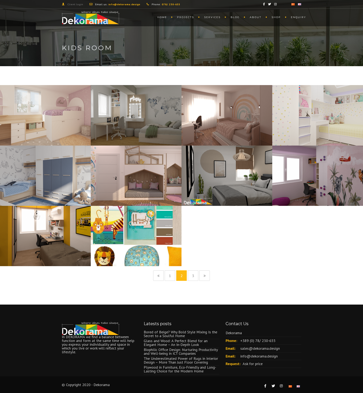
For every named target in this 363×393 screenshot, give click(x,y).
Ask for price (253, 363)
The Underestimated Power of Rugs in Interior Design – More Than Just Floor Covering (181, 360)
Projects (185, 17)
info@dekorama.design (259, 356)
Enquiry (298, 17)
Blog (235, 17)
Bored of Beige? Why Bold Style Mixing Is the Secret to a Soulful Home (180, 334)
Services (212, 17)
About (256, 17)
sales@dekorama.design (260, 348)
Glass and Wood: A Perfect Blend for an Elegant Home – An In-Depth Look (176, 342)
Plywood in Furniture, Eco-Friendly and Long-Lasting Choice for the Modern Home (180, 369)
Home (162, 17)
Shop (276, 17)
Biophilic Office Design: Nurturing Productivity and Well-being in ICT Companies (181, 351)
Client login (75, 4)
